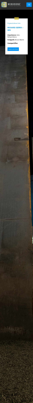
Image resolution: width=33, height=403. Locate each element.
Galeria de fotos (13, 49)
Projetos (9, 23)
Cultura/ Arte (16, 23)
